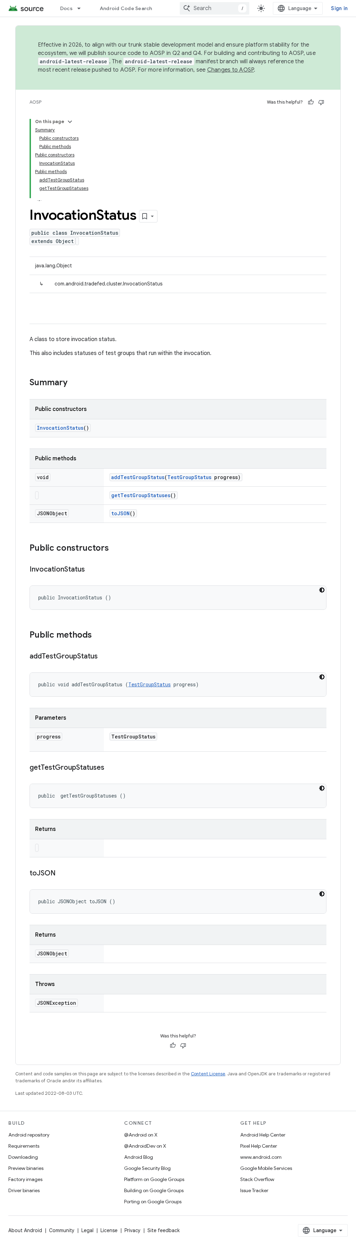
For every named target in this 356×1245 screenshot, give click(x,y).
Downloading (23, 1157)
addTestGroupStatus (137, 477)
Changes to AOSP (230, 69)
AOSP (35, 102)
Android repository (28, 1135)
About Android (25, 1230)
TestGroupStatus (189, 477)
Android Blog (138, 1157)
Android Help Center (262, 1135)
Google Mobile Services (266, 1168)
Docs (66, 8)
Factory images (25, 1179)
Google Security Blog (147, 1168)
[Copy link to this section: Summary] (74, 383)
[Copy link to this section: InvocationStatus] (92, 570)
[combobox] (214, 8)
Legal (87, 1230)
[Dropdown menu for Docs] (82, 8)
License (109, 1230)
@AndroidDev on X (145, 1146)
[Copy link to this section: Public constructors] (116, 548)
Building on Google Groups (154, 1190)
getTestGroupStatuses (140, 495)
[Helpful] (311, 102)
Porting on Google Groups (152, 1201)
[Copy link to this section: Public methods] (99, 635)
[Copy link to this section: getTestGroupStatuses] (111, 768)
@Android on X (140, 1135)
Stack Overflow (257, 1179)
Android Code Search (126, 8)
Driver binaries (24, 1190)
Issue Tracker (254, 1190)
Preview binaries (25, 1168)
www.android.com (261, 1157)
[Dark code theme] (322, 590)
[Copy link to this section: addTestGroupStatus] (105, 657)
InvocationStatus (60, 428)
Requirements (23, 1146)
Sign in (339, 8)
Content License (208, 1074)
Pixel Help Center (258, 1146)
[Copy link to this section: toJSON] (63, 874)
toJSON (120, 513)
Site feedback (163, 1230)
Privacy (132, 1230)
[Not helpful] (321, 102)
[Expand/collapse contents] (70, 122)
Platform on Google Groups (154, 1179)
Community (61, 1230)
